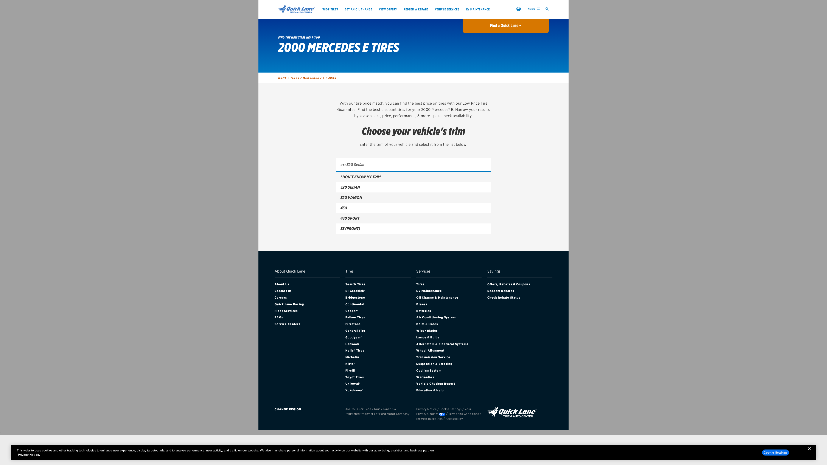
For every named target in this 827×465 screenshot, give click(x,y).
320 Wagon (351, 197)
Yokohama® (354, 390)
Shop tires (330, 9)
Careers (281, 297)
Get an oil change (358, 9)
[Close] (809, 452)
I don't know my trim (360, 177)
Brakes (421, 304)
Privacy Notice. (29, 454)
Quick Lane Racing (289, 304)
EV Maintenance (429, 291)
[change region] (518, 9)
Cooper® (351, 311)
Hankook (352, 344)
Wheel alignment (430, 350)
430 (343, 208)
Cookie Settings (451, 409)
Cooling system (428, 370)
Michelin (352, 357)
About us (282, 284)
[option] (413, 177)
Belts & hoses (427, 324)
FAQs (279, 317)
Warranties (425, 377)
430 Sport (349, 218)
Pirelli (350, 370)
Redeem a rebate (416, 9)
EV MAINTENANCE (478, 9)
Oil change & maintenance (437, 297)
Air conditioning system (436, 317)
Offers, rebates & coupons (508, 284)
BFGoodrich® (355, 291)
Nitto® (350, 364)
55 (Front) (350, 228)
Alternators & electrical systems (442, 344)
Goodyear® (353, 337)
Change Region (288, 409)
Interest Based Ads (429, 418)
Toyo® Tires (354, 377)
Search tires (355, 284)
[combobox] (413, 165)
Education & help (430, 390)
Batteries (423, 311)
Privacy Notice (426, 409)
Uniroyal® (352, 383)
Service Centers (287, 324)
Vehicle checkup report (435, 383)
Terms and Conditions (463, 413)
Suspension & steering (434, 364)
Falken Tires (355, 317)
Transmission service (433, 357)
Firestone (353, 324)
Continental (354, 304)
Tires (420, 284)
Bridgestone (355, 297)
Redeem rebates (500, 291)
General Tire (355, 330)
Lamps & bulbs (427, 337)
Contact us (283, 291)
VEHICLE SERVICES (447, 9)
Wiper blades (427, 330)
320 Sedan (350, 187)
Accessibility (454, 418)
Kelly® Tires (354, 350)
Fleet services (286, 311)
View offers (388, 9)
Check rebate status (503, 297)
